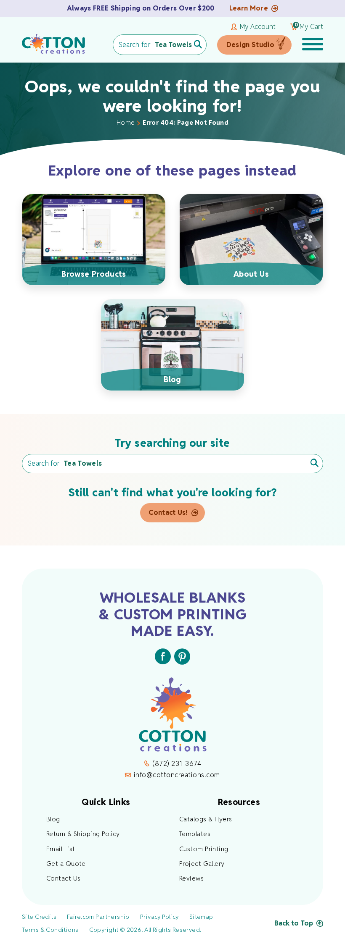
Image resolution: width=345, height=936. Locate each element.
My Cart (309, 27)
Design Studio (250, 44)
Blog (53, 819)
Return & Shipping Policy (83, 834)
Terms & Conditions (50, 929)
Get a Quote (66, 864)
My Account (258, 27)
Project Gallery (202, 864)
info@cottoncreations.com (177, 775)
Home (126, 122)
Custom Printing (203, 849)
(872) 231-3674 (176, 763)
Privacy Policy (159, 916)
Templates (194, 834)
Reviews (191, 878)
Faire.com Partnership (98, 916)
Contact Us (63, 878)
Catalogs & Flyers (205, 819)
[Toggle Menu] (312, 45)
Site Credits (39, 916)
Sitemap (201, 916)
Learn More (248, 8)
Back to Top (293, 923)
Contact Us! (168, 512)
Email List (60, 849)
